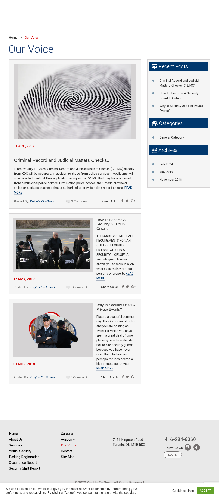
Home (13, 38)
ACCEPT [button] (205, 490)
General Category (172, 137)
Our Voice (68, 445)
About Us (16, 439)
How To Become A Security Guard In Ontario (110, 224)
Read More (104, 368)
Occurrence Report (23, 463)
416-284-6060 (180, 439)
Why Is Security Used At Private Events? (116, 307)
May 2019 (166, 172)
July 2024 (166, 164)
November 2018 (171, 180)
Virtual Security (20, 451)
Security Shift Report (24, 468)
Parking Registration (24, 457)
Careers (67, 434)
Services (15, 445)
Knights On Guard (42, 201)
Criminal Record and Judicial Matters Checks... (62, 160)
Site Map (67, 457)
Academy (68, 439)
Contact (66, 451)
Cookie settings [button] (183, 490)
